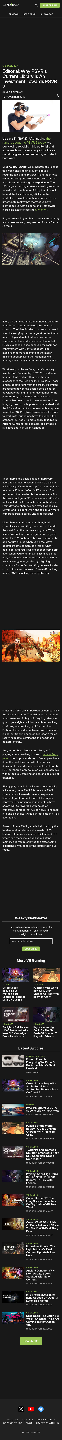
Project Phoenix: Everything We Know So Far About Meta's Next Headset (41, 1064)
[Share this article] (57, 96)
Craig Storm (33, 1114)
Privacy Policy (46, 1419)
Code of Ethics (12, 1423)
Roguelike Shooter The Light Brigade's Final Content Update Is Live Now (40, 1251)
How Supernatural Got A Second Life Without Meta (42, 1109)
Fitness (30, 1104)
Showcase (46, 14)
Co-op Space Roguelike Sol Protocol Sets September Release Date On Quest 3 (13, 993)
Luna (29, 1072)
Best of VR (29, 14)
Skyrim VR (41, 209)
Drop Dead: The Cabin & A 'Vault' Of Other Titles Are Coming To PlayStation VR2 (42, 1320)
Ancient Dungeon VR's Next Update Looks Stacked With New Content (40, 1275)
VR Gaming (10, 66)
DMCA (29, 1423)
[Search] (36, 5)
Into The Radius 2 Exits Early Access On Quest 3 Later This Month (42, 1297)
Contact (27, 1419)
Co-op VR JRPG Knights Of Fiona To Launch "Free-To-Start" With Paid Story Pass (42, 1227)
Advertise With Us (47, 1423)
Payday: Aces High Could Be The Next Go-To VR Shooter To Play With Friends (45, 1032)
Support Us (50, 5)
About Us (13, 1419)
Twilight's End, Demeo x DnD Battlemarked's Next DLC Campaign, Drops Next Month (15, 1032)
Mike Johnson (34, 1096)
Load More (31, 1341)
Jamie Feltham (12, 92)
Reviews (14, 14)
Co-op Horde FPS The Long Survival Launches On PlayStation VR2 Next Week (41, 1203)
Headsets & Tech (35, 1056)
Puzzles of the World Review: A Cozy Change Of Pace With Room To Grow (46, 992)
